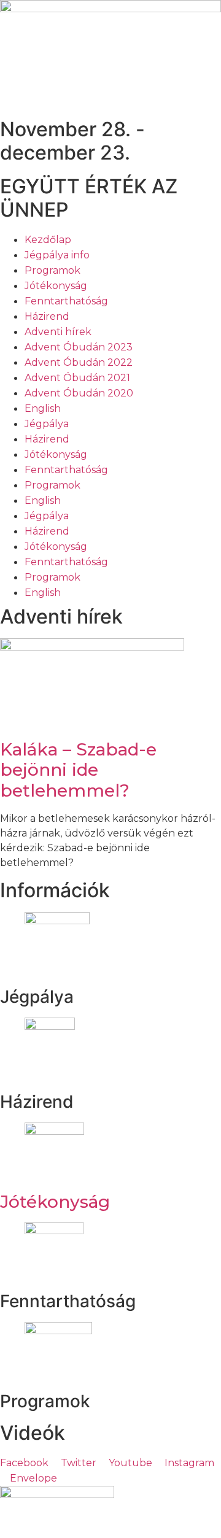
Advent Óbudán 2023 (79, 347)
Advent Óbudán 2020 (79, 393)
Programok (52, 270)
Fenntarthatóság (66, 301)
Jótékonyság (56, 286)
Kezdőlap (48, 239)
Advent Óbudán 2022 (79, 362)
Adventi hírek (58, 332)
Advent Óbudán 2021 (77, 378)
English (43, 408)
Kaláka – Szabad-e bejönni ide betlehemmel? (78, 770)
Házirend (47, 316)
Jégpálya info (57, 255)
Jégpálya (47, 424)
